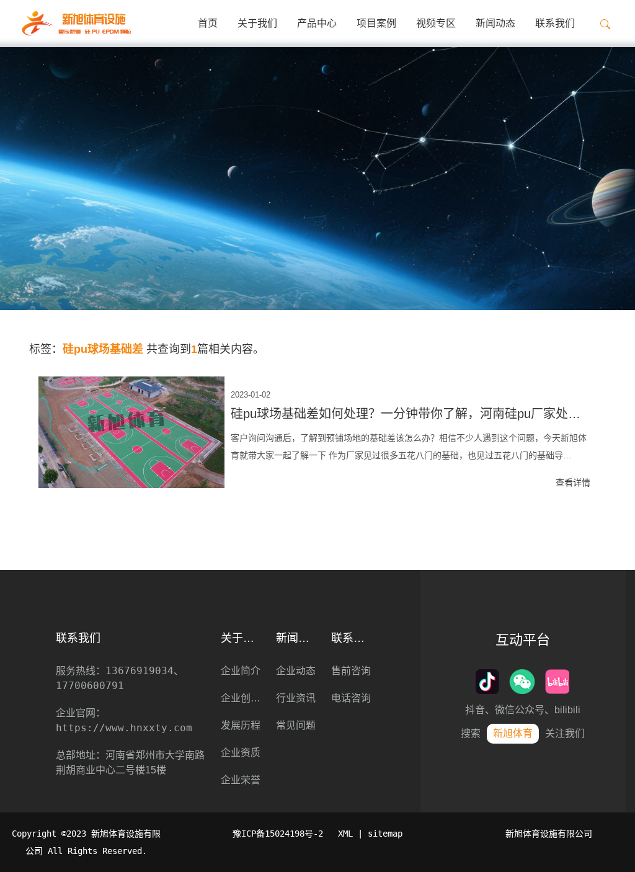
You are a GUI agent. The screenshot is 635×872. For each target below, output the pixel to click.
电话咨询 (351, 698)
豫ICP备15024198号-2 (278, 834)
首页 (208, 23)
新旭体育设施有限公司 (548, 834)
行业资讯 (296, 698)
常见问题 (296, 725)
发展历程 (240, 725)
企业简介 (240, 670)
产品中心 (317, 23)
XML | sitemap (370, 834)
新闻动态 (495, 23)
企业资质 (240, 752)
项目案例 (376, 23)
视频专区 (436, 23)
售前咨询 (351, 670)
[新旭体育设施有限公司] (76, 23)
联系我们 (555, 23)
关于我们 (257, 23)
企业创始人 (242, 698)
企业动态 (296, 670)
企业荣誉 (240, 780)
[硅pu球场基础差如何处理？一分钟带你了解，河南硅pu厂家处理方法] (131, 432)
